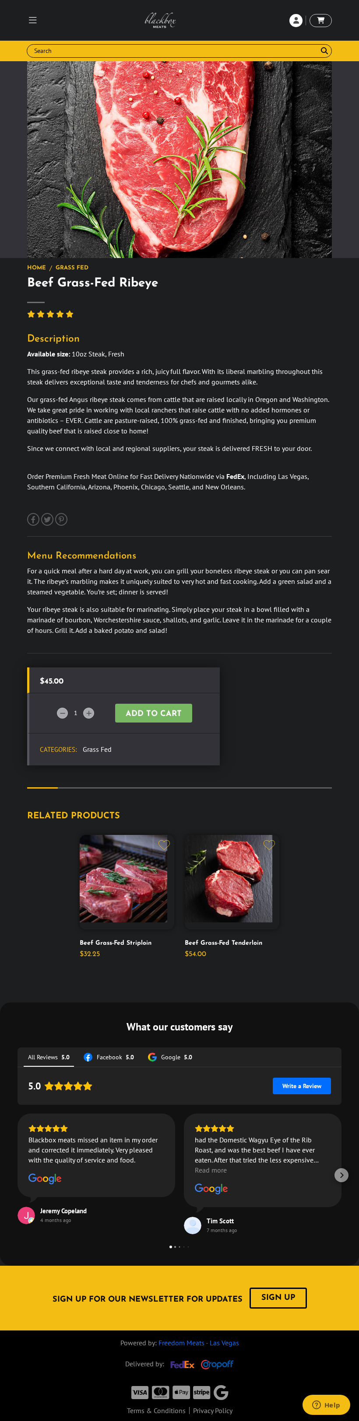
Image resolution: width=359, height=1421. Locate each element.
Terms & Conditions (156, 1410)
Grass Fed (72, 268)
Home (36, 268)
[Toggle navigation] (33, 20)
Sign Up (278, 1298)
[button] (18, 1175)
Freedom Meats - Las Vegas (198, 1342)
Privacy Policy (212, 1410)
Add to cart (154, 714)
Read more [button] (211, 1170)
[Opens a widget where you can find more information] (326, 1406)
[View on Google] (45, 1179)
